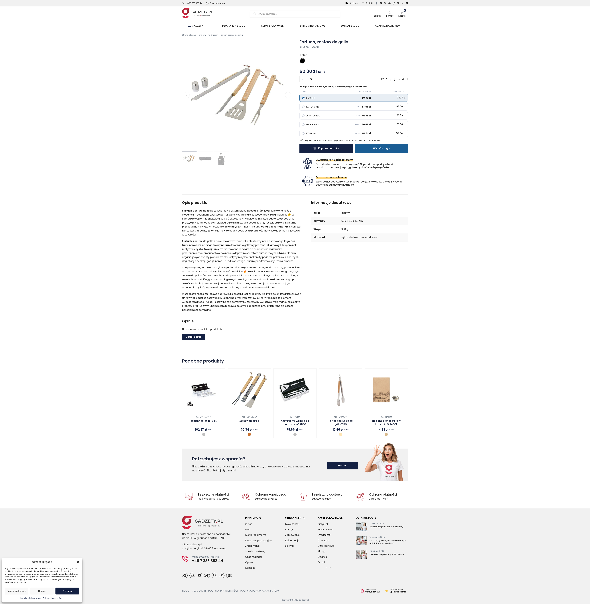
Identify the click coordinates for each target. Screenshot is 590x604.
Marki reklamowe (255, 535)
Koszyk (401, 13)
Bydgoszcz (324, 535)
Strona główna (189, 35)
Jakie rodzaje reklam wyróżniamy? (387, 526)
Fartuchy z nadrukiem (208, 35)
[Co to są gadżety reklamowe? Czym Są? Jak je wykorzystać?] (361, 541)
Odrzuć (42, 591)
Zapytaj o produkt (396, 79)
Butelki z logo (350, 25)
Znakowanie (252, 546)
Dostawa (354, 3)
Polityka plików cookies (30, 598)
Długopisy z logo (234, 25)
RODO (185, 590)
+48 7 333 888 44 (194, 3)
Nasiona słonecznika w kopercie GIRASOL (386, 422)
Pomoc (389, 15)
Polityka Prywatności (52, 598)
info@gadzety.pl (192, 544)
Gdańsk (322, 557)
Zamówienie (292, 535)
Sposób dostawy (255, 551)
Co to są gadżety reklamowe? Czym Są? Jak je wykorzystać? (388, 542)
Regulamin (199, 590)
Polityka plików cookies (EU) (259, 590)
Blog (247, 529)
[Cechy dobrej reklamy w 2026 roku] (361, 555)
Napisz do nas (368, 164)
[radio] (302, 61)
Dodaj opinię (193, 337)
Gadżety (197, 25)
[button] (77, 562)
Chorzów (323, 540)
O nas (248, 524)
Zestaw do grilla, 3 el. (204, 421)
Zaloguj (377, 15)
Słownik (289, 546)
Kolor (303, 55)
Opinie (249, 562)
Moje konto (292, 524)
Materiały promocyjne (258, 540)
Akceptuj (67, 591)
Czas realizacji (253, 557)
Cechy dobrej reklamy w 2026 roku (387, 554)
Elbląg (321, 551)
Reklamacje (292, 540)
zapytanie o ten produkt (345, 181)
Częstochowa (326, 546)
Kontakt (369, 3)
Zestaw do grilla (249, 421)
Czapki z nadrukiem (387, 25)
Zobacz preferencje (16, 591)
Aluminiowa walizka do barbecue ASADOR (295, 422)
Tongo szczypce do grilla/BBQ (340, 422)
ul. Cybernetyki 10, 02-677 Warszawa (204, 548)
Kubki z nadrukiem (272, 25)
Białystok (323, 524)
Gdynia (322, 562)
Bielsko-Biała (325, 529)
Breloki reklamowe (312, 25)
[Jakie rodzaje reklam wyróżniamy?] (361, 527)
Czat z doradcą (217, 3)
